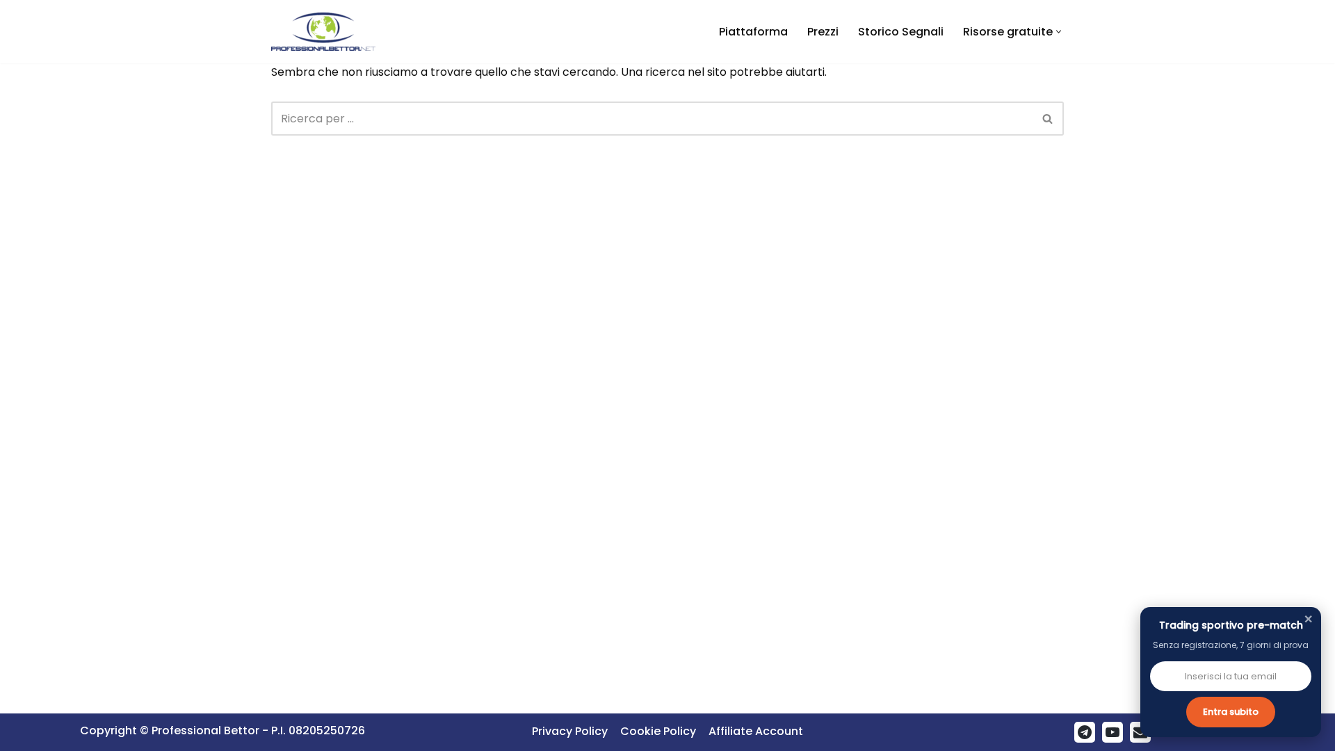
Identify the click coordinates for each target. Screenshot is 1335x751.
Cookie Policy (658, 731)
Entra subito (1231, 711)
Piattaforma (753, 32)
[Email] (1140, 732)
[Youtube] (1112, 732)
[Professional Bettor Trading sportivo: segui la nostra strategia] (323, 32)
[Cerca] (1048, 119)
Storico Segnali (901, 32)
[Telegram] (1084, 732)
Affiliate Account (756, 731)
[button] (1058, 31)
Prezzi (823, 32)
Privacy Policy (570, 731)
